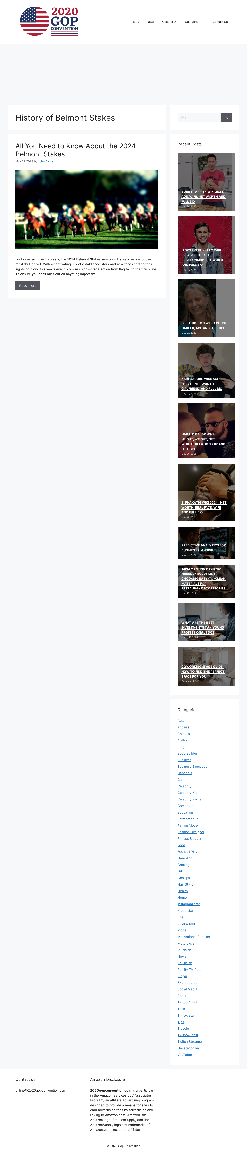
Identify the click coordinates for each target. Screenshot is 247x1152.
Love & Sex (186, 924)
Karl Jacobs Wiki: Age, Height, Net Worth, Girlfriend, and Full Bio (201, 383)
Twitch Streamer (190, 1042)
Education (185, 812)
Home (182, 897)
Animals (184, 734)
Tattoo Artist (187, 1002)
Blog (136, 22)
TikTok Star (186, 1015)
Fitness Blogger (189, 838)
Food (181, 845)
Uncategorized (189, 1048)
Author (183, 740)
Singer (182, 976)
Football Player (189, 852)
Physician (185, 963)
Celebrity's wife (189, 799)
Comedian (185, 806)
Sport (182, 996)
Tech (181, 1009)
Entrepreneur (188, 819)
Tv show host (188, 1035)
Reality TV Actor (190, 969)
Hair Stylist (186, 884)
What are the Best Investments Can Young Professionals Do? (202, 627)
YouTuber (185, 1055)
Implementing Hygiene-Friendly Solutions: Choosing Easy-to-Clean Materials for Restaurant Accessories (203, 578)
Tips (181, 1022)
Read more (27, 286)
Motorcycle (186, 943)
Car (180, 780)
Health (183, 891)
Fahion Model (188, 825)
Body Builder (187, 753)
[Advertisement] (123, 72)
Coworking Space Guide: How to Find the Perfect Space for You (203, 671)
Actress (183, 727)
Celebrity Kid (188, 793)
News (151, 22)
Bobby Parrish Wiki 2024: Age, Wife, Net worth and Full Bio (203, 196)
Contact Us (169, 22)
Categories (192, 22)
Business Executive (192, 766)
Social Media (187, 989)
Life (180, 917)
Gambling (185, 858)
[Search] (226, 117)
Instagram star (189, 904)
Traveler (184, 1028)
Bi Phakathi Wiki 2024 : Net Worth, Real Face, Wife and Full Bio (204, 507)
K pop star (185, 911)
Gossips (184, 878)
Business (184, 760)
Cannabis (185, 773)
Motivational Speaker (194, 937)
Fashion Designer (191, 832)
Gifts (181, 871)
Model (182, 930)
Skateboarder (188, 983)
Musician (184, 950)
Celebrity (184, 786)
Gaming (183, 865)
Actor (182, 721)
